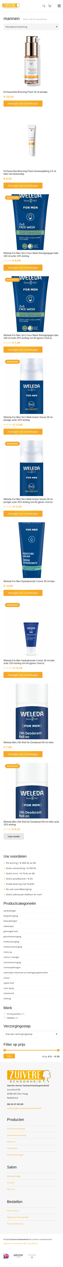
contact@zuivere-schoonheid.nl (24, 1108)
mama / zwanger (11, 957)
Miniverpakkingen (15, 1155)
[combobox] (31, 1034)
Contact (10, 1182)
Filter (9, 1056)
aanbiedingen (10, 911)
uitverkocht (9, 993)
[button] (44, 6)
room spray (9, 988)
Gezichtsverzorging (16, 1128)
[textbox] (19, 1034)
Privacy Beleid (31, 1243)
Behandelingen (14, 1176)
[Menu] (59, 5)
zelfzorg (7, 998)
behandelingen (10, 921)
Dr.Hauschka (14, 1013)
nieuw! (7, 978)
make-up (8, 952)
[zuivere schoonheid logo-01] (11, 6)
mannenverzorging (12, 962)
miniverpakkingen (12, 967)
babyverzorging (11, 916)
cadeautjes (9, 926)
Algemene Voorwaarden (18, 1217)
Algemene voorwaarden (14, 1243)
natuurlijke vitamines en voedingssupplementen (26, 972)
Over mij (11, 1189)
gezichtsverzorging (12, 936)
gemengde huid (11, 931)
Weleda (11, 1017)
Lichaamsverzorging (16, 1135)
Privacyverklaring (15, 1224)
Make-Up (11, 1141)
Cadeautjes (12, 1148)
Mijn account (13, 1210)
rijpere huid (9, 983)
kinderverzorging (11, 941)
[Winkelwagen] (50, 6)
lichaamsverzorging (13, 947)
